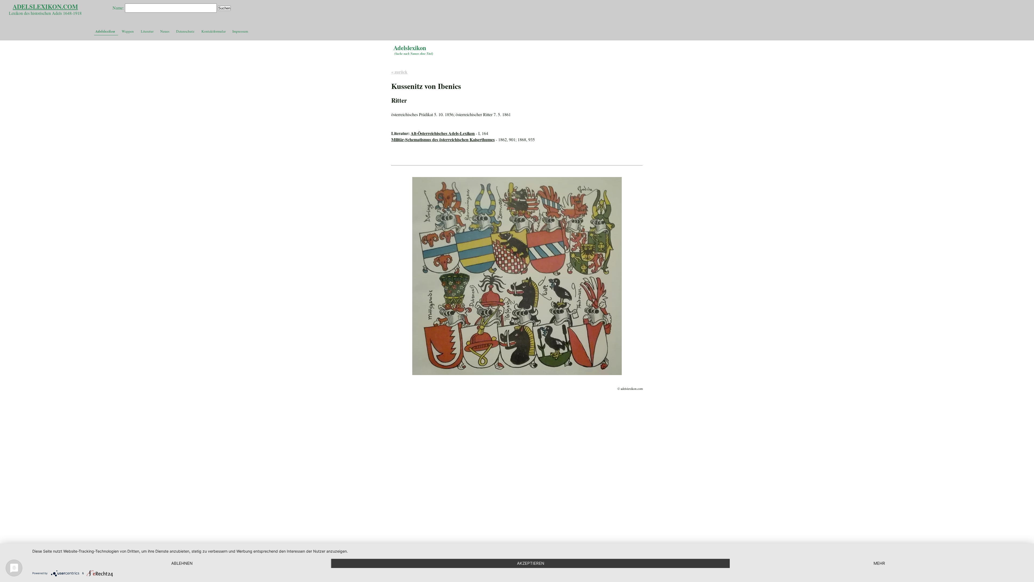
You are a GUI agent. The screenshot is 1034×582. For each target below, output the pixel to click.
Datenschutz (185, 31)
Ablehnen (182, 563)
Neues (164, 31)
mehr (879, 563)
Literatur (147, 31)
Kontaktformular (213, 31)
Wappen (128, 31)
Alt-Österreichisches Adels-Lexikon (443, 133)
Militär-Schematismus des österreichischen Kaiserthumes (443, 139)
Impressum (240, 31)
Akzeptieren (530, 563)
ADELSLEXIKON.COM (45, 6)
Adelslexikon (105, 31)
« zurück (399, 72)
